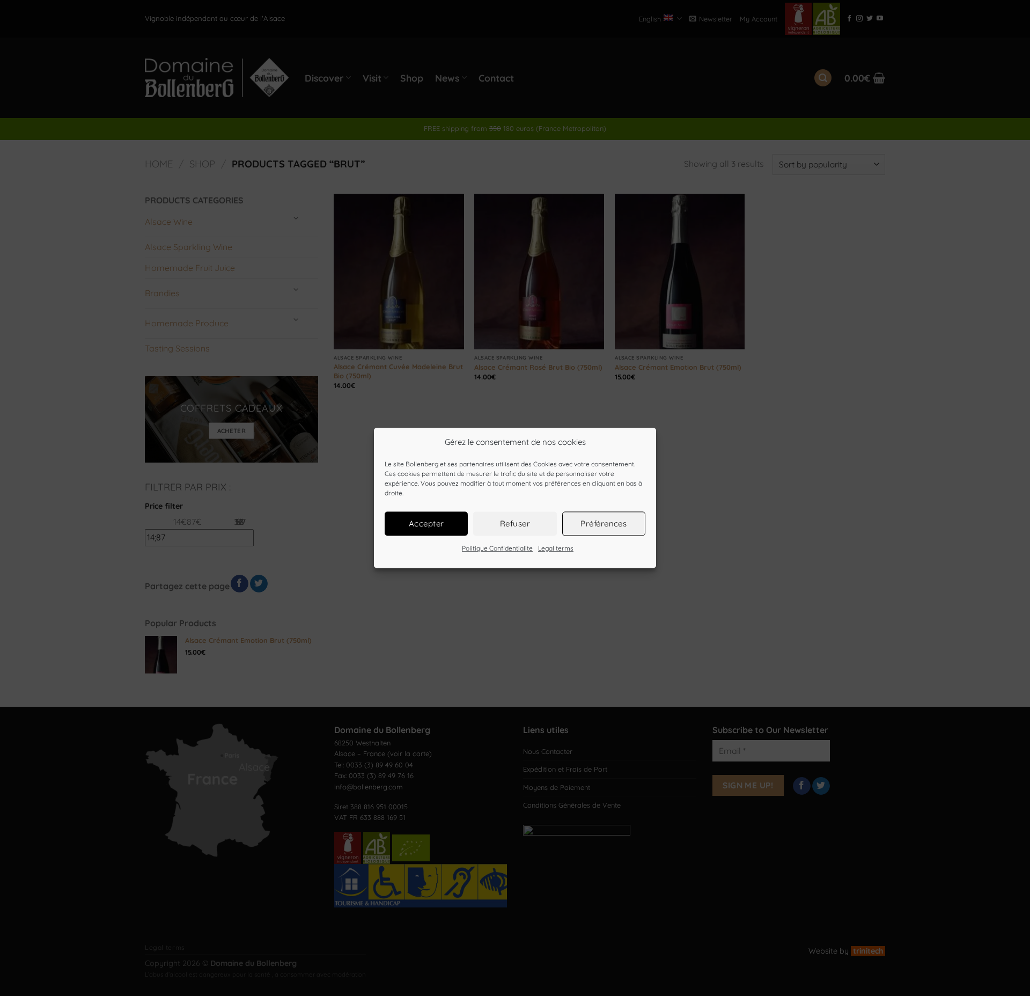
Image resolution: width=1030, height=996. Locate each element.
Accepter (426, 523)
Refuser (515, 523)
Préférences (603, 523)
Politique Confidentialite (497, 548)
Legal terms (555, 548)
